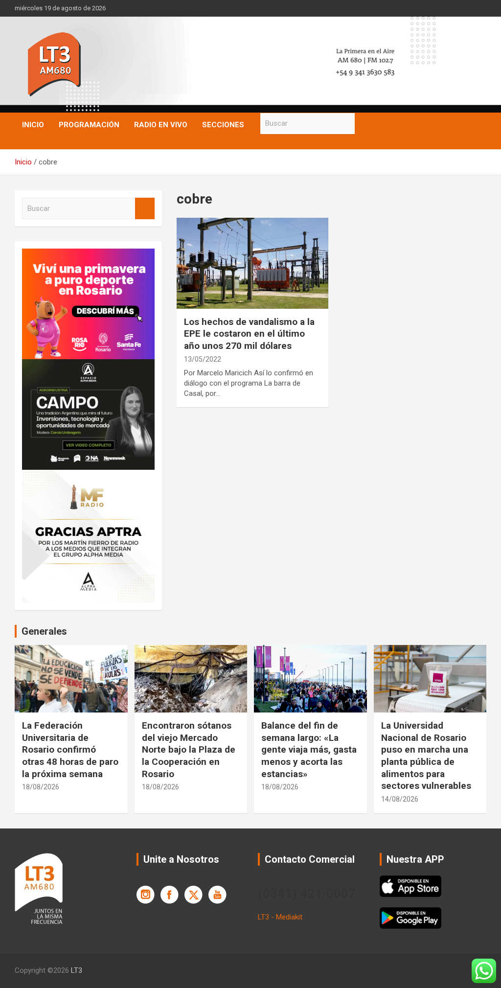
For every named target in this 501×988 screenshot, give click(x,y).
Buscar (364, 124)
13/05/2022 (202, 359)
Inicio (33, 124)
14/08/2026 (399, 799)
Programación (89, 124)
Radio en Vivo (160, 124)
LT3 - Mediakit (280, 917)
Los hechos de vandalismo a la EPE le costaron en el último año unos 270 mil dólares (249, 333)
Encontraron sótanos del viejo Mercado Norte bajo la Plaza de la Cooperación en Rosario (188, 750)
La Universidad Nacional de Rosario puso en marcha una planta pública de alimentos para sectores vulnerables (426, 755)
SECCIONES (223, 124)
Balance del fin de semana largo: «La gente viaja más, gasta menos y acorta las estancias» (309, 750)
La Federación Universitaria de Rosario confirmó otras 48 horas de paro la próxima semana (70, 750)
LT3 (76, 970)
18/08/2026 (40, 787)
